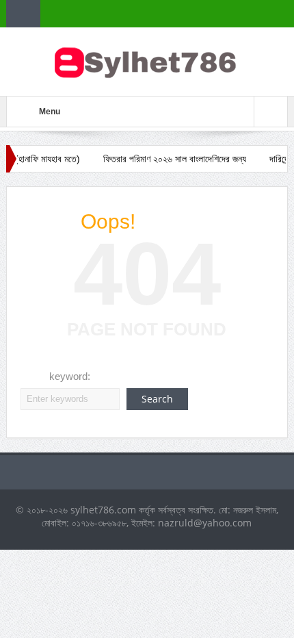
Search (157, 398)
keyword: (69, 376)
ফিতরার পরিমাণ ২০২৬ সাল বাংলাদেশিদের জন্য (169, 158)
